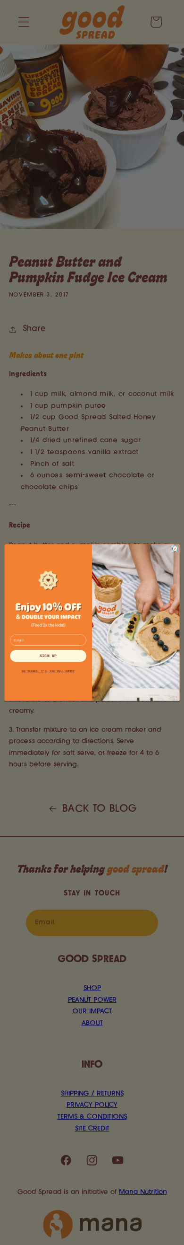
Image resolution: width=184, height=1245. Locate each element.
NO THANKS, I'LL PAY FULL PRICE (48, 671)
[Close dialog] (175, 549)
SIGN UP (48, 656)
